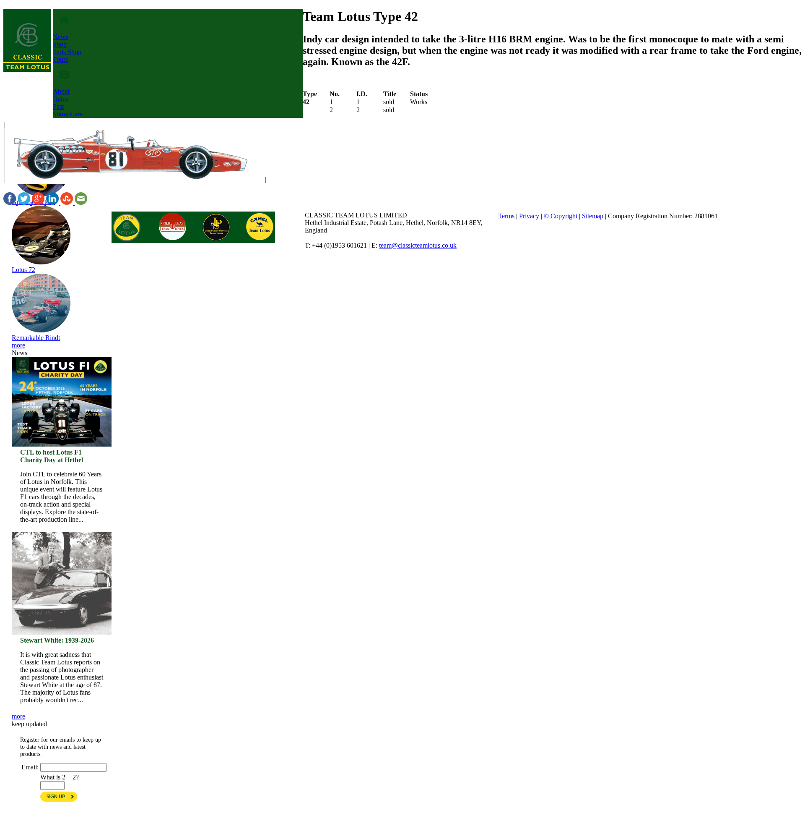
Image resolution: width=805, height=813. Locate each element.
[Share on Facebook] (10, 202)
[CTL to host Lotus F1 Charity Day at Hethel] (62, 402)
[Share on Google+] (39, 202)
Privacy (529, 216)
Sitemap (592, 216)
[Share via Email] (81, 202)
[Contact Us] (64, 83)
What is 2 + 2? (59, 777)
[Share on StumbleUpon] (67, 202)
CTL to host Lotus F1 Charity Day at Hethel (51, 456)
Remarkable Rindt (36, 337)
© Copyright (561, 216)
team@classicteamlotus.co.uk (418, 245)
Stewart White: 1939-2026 (57, 640)
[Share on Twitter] (25, 202)
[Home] (27, 69)
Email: (30, 767)
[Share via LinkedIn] (53, 202)
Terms (506, 216)
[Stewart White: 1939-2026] (62, 540)
